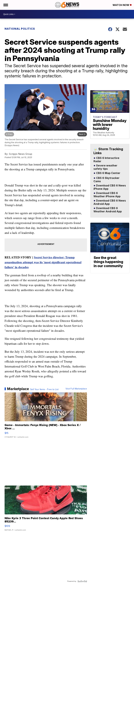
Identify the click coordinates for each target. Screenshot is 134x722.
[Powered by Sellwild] (82, 581)
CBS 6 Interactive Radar (106, 160)
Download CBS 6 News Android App (109, 202)
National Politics (20, 28)
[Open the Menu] (5, 5)
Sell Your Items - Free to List (44, 389)
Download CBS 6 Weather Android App (107, 210)
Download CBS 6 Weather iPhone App (106, 195)
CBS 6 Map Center (107, 173)
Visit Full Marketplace (76, 389)
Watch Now (121, 5)
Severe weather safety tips (105, 167)
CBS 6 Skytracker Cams (106, 180)
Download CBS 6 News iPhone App (109, 187)
